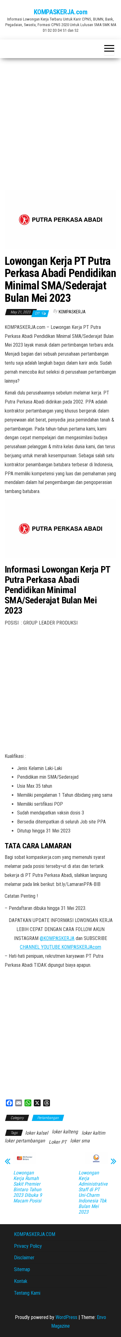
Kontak (20, 1281)
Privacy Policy (28, 1246)
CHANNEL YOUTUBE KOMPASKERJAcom (60, 947)
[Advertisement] (60, 121)
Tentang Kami (27, 1293)
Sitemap (22, 1269)
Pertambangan (48, 1118)
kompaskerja (72, 311)
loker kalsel (36, 1133)
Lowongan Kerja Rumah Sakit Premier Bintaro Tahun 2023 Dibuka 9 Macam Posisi (27, 1187)
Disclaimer (24, 1258)
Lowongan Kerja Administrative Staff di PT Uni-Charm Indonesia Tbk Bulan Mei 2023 (93, 1192)
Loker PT (57, 1142)
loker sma (80, 1141)
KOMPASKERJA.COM (34, 1234)
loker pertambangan (25, 1141)
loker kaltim (93, 1133)
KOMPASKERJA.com (60, 12)
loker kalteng (65, 1132)
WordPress (66, 1317)
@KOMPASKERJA (57, 938)
